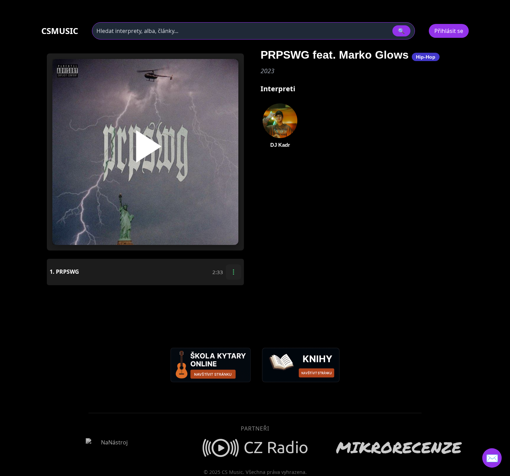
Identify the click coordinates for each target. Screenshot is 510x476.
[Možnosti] (233, 272)
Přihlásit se (448, 31)
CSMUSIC (59, 30)
